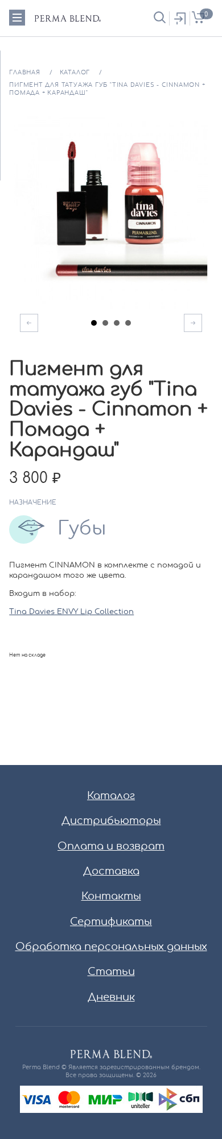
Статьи (111, 972)
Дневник (111, 998)
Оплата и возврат (111, 847)
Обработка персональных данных (111, 947)
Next (193, 323)
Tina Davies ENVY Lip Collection (71, 612)
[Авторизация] (179, 18)
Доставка (111, 872)
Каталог (111, 796)
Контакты (111, 897)
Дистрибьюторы (111, 821)
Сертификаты (111, 922)
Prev (29, 323)
